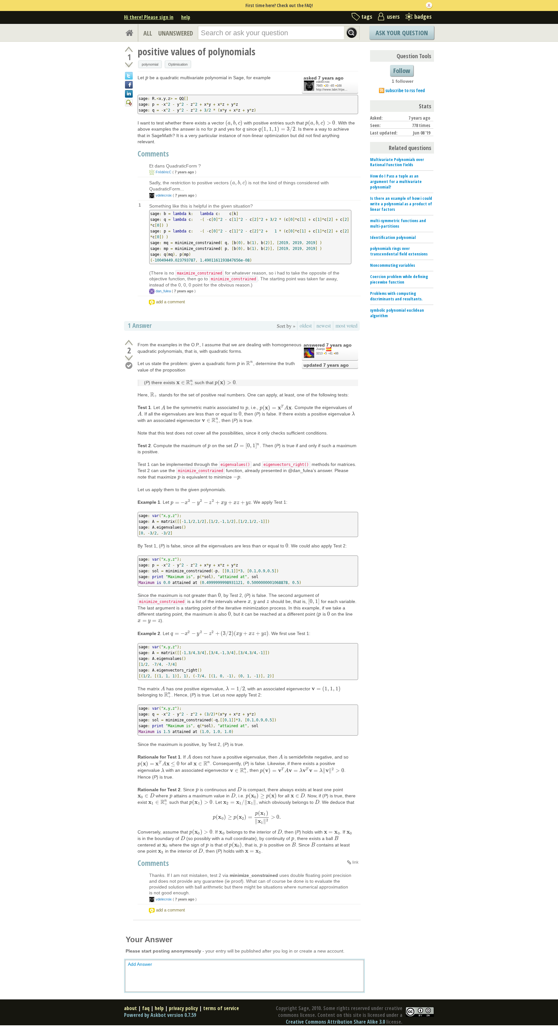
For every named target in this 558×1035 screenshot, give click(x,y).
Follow (401, 70)
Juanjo (320, 348)
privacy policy (183, 1008)
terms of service (221, 1008)
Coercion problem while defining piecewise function (399, 279)
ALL (147, 33)
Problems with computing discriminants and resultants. (396, 296)
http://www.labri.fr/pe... (331, 89)
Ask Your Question (402, 32)
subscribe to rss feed (405, 90)
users (393, 16)
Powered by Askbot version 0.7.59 (160, 1015)
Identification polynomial (393, 237)
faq (146, 1008)
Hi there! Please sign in (148, 17)
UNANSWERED (175, 33)
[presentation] (146, 77)
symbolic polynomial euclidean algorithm (397, 312)
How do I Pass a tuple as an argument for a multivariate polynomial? (396, 181)
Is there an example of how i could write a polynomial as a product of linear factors (401, 203)
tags (366, 16)
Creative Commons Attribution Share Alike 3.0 (335, 1021)
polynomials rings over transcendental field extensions (399, 251)
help (185, 17)
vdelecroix (323, 81)
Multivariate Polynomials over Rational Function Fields (397, 162)
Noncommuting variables (392, 265)
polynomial (150, 64)
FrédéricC (163, 172)
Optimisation (178, 64)
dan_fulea (163, 291)
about (130, 1008)
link (355, 862)
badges (423, 16)
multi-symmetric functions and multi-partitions (398, 223)
